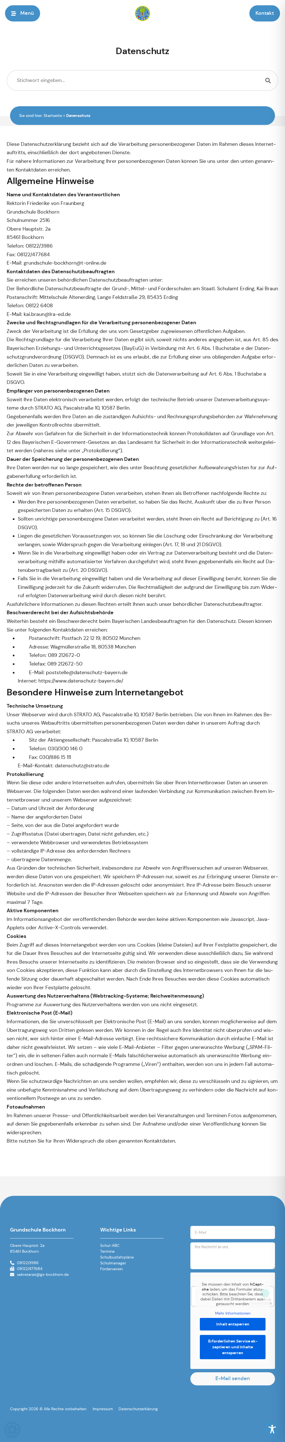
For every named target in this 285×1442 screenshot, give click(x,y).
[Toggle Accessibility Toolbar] (272, 1429)
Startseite (53, 115)
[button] (26, 13)
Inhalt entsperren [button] (232, 1324)
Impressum (103, 1408)
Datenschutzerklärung (138, 1408)
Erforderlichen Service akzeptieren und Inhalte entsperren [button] (232, 1347)
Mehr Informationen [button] (232, 1313)
